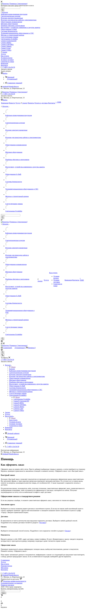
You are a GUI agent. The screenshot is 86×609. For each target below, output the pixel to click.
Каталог (12, 369)
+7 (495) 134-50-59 (8, 67)
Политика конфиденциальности (14, 581)
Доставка (42, 523)
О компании (5, 560)
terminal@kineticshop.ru (10, 86)
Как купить (13, 420)
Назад (13, 367)
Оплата (67, 531)
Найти (3, 593)
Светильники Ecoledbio (21, 399)
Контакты (4, 570)
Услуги (3, 562)
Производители (6, 566)
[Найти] (2, 10)
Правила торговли (7, 585)
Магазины (4, 568)
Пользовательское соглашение (11, 583)
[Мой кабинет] (2, 341)
